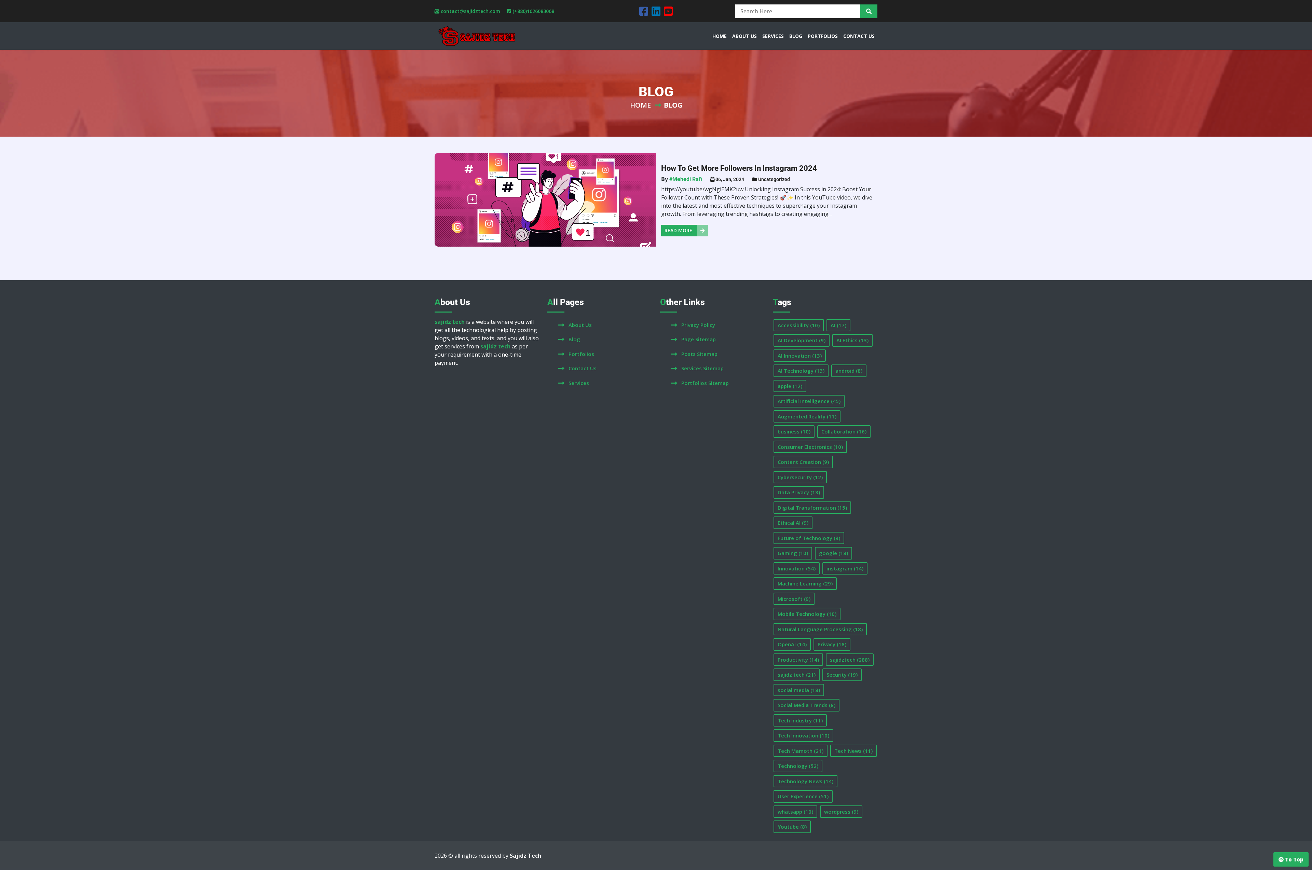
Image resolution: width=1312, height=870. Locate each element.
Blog (574, 339)
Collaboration (843, 431)
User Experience (803, 796)
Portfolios (581, 353)
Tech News (853, 750)
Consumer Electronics (810, 446)
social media (799, 690)
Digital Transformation (812, 507)
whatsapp (795, 811)
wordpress (841, 811)
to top (1293, 859)
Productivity (798, 659)
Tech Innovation (803, 735)
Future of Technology (809, 538)
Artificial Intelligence (809, 401)
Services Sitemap (702, 368)
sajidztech (850, 659)
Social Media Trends (806, 705)
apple (790, 386)
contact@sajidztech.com (470, 11)
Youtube (792, 826)
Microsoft (794, 598)
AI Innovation (800, 355)
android (848, 370)
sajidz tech (797, 674)
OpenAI (792, 644)
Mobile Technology (807, 613)
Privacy (832, 644)
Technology (798, 765)
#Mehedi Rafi (685, 179)
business (794, 431)
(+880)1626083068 (533, 11)
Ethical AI (793, 522)
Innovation (797, 568)
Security (842, 674)
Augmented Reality (807, 416)
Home (640, 105)
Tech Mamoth (800, 750)
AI (838, 325)
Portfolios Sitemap (705, 382)
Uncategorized (774, 179)
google (833, 553)
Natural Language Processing (820, 629)
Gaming (793, 553)
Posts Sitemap (699, 353)
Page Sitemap (698, 339)
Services (579, 382)
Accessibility (799, 325)
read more (679, 230)
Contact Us (583, 368)
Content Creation (803, 461)
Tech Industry (800, 720)
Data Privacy (799, 492)
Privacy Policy (698, 324)
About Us (580, 324)
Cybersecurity (800, 477)
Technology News (805, 781)
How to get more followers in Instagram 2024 (739, 168)
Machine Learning (805, 583)
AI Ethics (852, 340)
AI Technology (801, 370)
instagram (844, 568)
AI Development (801, 340)
